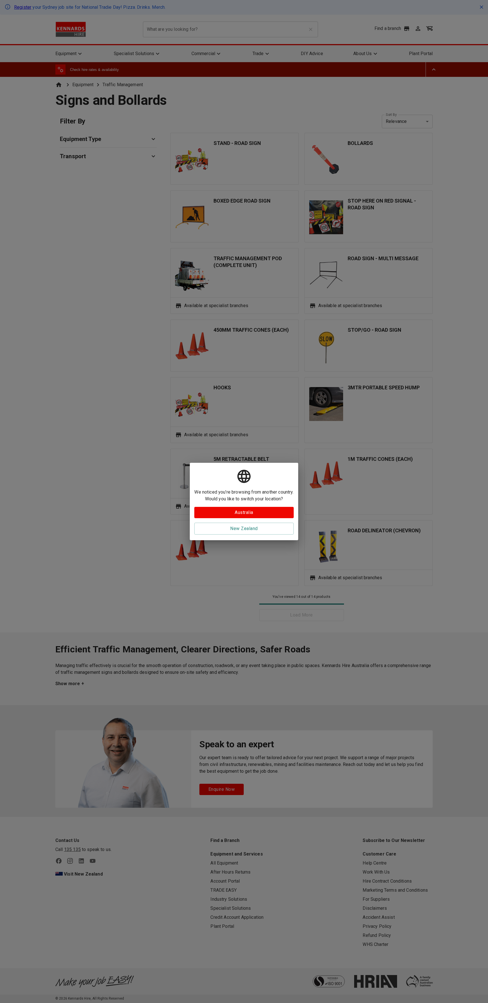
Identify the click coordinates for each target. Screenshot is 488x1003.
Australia (244, 512)
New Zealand (244, 528)
